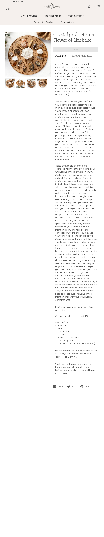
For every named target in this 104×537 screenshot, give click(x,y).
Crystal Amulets (29, 15)
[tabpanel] (28, 54)
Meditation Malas (52, 15)
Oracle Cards (67, 22)
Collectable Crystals (44, 22)
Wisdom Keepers (76, 15)
